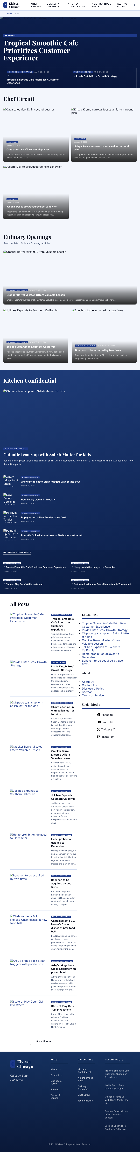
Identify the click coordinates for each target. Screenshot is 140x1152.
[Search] (134, 5)
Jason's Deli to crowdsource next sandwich (31, 206)
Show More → (43, 1041)
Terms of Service (93, 695)
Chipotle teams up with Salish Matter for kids (47, 454)
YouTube (108, 722)
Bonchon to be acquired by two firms (98, 350)
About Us (88, 681)
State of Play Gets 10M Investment (24, 584)
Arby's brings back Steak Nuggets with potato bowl (51, 481)
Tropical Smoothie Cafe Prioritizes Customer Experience (40, 50)
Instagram (108, 736)
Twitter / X (108, 729)
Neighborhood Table (101, 5)
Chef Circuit (36, 5)
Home (9, 13)
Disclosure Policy (93, 688)
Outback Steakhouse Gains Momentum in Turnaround (102, 584)
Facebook (108, 714)
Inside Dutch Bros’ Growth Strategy (96, 76)
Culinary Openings (53, 5)
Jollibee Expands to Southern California (30, 346)
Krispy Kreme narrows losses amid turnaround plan (101, 148)
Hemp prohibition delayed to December (95, 567)
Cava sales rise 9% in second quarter (27, 149)
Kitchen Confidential (77, 5)
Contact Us (89, 685)
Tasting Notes (122, 5)
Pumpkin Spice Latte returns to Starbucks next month (52, 535)
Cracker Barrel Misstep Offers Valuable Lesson (35, 295)
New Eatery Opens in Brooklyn (38, 499)
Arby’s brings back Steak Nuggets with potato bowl (63, 969)
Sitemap (87, 692)
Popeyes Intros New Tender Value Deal (43, 517)
